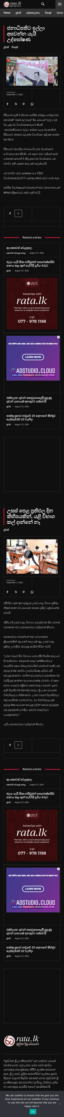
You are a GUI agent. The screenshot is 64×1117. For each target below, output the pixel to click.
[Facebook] (7, 104)
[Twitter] (15, 104)
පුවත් (6, 47)
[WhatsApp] (31, 104)
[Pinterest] (23, 104)
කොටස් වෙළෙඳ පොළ (16, 253)
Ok (32, 1111)
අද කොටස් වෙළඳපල (19, 247)
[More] (18, 213)
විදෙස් (15, 47)
